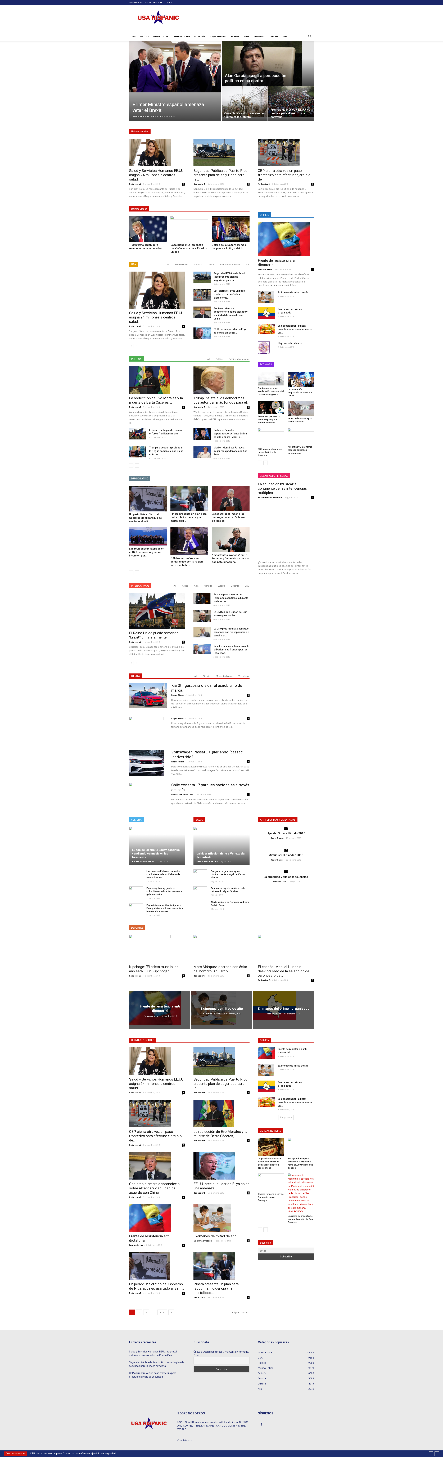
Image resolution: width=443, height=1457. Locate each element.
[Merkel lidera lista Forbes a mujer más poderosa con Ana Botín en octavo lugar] (202, 452)
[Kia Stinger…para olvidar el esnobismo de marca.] (148, 695)
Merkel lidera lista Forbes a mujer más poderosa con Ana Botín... (230, 451)
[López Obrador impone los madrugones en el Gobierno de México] (231, 498)
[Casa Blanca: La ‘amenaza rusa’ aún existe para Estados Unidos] (189, 229)
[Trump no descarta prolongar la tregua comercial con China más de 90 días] (137, 451)
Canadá (208, 585)
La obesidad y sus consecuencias (286, 877)
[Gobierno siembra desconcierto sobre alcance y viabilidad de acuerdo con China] (202, 312)
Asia (196, 585)
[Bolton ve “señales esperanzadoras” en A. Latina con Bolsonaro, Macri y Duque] (202, 434)
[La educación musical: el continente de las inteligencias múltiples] (286, 530)
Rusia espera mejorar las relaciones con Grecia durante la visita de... (231, 598)
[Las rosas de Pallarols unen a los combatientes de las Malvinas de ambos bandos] (136, 876)
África (185, 585)
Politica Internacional (239, 359)
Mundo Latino (161, 36)
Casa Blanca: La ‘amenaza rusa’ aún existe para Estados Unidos (188, 248)
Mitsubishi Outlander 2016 (286, 855)
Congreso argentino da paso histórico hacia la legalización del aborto (228, 874)
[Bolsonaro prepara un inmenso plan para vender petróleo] (271, 407)
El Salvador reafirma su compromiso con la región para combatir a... (186, 562)
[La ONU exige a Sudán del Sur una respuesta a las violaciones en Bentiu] (202, 616)
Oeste (211, 264)
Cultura (234, 36)
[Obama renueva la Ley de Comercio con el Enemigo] (271, 1182)
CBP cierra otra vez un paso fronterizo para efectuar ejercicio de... (284, 175)
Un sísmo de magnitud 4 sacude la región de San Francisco (300, 1219)
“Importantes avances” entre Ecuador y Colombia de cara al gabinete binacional (230, 559)
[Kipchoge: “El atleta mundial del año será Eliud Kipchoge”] (157, 949)
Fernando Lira (265, 269)
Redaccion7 (135, 975)
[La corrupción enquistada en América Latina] (301, 379)
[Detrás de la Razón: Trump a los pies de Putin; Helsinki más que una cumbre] (231, 229)
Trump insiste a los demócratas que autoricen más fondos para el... (221, 400)
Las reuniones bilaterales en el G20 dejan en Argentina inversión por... (146, 552)
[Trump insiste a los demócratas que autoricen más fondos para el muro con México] (221, 380)
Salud (247, 36)
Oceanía (235, 585)
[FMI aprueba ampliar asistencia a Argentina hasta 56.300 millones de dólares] (301, 1147)
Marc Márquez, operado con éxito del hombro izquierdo (220, 969)
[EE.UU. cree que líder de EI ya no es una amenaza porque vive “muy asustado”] (202, 333)
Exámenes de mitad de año (293, 292)
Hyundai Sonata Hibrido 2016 (286, 833)
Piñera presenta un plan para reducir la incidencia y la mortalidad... (188, 517)
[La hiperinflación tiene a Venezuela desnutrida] (221, 846)
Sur (248, 264)
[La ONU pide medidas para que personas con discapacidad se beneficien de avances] (202, 632)
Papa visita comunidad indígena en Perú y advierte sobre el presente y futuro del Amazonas (164, 908)
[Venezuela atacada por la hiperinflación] (301, 408)
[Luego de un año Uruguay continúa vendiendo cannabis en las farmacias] (157, 846)
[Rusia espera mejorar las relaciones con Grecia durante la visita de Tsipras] (202, 598)
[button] (310, 36)
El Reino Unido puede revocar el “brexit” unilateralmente (154, 635)
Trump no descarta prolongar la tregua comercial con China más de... (166, 451)
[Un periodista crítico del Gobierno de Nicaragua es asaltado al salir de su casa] (148, 498)
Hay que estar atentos (290, 343)
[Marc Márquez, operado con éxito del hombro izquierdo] (221, 949)
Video (285, 36)
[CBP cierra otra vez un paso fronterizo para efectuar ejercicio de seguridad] (286, 152)
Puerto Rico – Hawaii (230, 264)
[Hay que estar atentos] (264, 347)
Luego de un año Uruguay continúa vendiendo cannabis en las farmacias (156, 853)
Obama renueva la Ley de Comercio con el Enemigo (271, 1197)
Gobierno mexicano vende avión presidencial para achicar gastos (271, 391)
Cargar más (286, 1117)
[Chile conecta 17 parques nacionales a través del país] (148, 793)
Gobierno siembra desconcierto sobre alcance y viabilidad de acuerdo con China (79, 1453)
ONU (247, 585)
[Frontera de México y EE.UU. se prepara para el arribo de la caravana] (291, 101)
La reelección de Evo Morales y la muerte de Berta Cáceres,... (156, 400)
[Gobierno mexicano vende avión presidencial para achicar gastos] (271, 378)
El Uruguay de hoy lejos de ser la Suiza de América (270, 452)
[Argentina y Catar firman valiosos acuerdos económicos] (301, 436)
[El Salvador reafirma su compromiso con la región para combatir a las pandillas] (189, 541)
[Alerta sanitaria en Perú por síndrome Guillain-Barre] (200, 907)
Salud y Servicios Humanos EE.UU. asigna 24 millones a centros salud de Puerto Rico (153, 1353)
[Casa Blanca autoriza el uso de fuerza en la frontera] (245, 101)
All (168, 264)
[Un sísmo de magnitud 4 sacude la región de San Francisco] (301, 1193)
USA (134, 36)
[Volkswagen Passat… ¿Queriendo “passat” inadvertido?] (146, 763)
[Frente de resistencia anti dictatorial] (286, 239)
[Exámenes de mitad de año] (266, 297)
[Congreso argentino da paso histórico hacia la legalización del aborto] (200, 874)
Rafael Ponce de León (144, 116)
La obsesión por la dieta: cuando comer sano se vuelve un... (295, 329)
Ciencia (169, 2)
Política (144, 36)
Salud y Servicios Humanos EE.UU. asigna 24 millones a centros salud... (156, 175)
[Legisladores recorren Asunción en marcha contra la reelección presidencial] (271, 1147)
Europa (221, 585)
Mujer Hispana (218, 36)
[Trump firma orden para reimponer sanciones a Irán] (148, 229)
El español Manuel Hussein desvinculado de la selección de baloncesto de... (283, 971)
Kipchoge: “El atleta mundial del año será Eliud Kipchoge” (154, 969)
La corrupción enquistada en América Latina (300, 392)
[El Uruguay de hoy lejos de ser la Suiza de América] (271, 437)
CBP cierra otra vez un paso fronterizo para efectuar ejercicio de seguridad (152, 1375)
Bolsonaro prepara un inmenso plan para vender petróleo (269, 419)
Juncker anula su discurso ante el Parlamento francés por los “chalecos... (231, 649)
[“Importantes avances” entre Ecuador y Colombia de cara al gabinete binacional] (231, 539)
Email (196, 1355)
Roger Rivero (177, 695)
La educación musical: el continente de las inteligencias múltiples (282, 488)
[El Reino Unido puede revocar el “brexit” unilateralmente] (137, 433)
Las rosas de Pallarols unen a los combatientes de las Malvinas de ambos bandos (163, 874)
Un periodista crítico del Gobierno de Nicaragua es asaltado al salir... (145, 518)
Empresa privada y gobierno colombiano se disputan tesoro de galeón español (164, 891)
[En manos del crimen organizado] (266, 313)
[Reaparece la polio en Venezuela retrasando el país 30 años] (200, 891)
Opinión (273, 36)
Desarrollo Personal (153, 2)
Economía (199, 36)
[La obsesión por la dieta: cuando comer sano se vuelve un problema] (266, 329)
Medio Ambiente (224, 676)
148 (286, 872)
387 (286, 828)
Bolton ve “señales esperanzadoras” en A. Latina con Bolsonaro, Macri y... (230, 433)
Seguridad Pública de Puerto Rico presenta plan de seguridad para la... (220, 175)
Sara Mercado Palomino (270, 497)
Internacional (182, 36)
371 (286, 850)
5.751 (162, 1312)
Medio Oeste (181, 264)
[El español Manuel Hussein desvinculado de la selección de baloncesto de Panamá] (286, 949)
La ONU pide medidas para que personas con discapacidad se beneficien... (231, 632)
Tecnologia (244, 676)
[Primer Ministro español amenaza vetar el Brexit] (175, 66)
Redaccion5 (135, 184)
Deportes (259, 36)
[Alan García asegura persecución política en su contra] (268, 63)
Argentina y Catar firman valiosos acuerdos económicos (300, 450)
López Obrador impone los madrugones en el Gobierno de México (229, 517)
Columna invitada (212, 1013)
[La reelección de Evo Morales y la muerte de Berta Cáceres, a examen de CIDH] (157, 380)
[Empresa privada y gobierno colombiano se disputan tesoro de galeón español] (136, 891)
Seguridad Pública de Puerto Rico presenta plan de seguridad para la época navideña (156, 1364)
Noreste (198, 264)
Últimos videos (139, 209)
